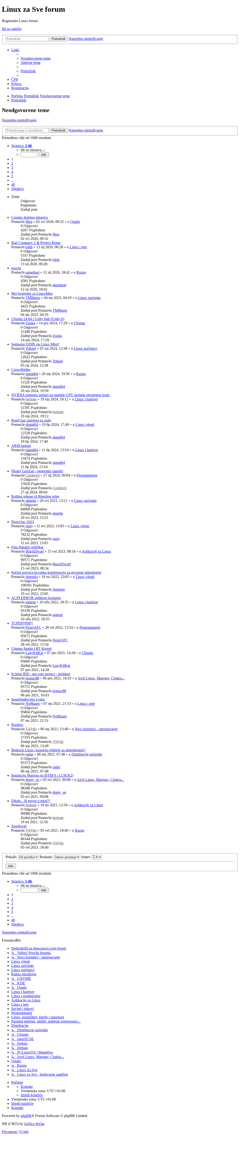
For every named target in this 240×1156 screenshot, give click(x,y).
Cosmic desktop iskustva (29, 217)
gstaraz (31, 602)
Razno (81, 272)
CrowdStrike (20, 370)
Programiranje (87, 475)
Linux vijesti (84, 425)
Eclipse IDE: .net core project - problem (40, 674)
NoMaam (33, 704)
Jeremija (32, 577)
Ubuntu (79, 323)
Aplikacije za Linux (96, 551)
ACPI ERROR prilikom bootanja (36, 598)
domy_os (32, 780)
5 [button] (12, 176)
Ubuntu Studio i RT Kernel (31, 649)
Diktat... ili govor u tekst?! (30, 801)
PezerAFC (33, 627)
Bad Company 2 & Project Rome (35, 243)
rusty (29, 526)
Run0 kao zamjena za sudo (31, 420)
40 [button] (13, 184)
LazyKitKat (34, 653)
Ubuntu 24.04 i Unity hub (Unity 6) (37, 319)
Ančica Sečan (34, 1124)
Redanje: (47, 857)
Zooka (30, 323)
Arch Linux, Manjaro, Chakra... (101, 678)
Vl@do (31, 729)
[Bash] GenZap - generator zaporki (37, 471)
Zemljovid (18, 826)
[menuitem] (36, 58)
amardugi (32, 272)
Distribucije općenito (86, 754)
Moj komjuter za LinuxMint (31, 293)
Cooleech (33, 475)
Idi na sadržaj (12, 29)
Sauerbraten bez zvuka (28, 699)
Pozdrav (17, 725)
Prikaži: (12, 857)
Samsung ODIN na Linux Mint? (35, 344)
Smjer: (86, 857)
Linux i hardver (86, 399)
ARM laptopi (21, 446)
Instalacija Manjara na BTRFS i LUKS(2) (42, 775)
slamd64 (32, 374)
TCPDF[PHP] (22, 623)
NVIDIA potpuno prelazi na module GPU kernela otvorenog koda (60, 395)
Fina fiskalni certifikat (27, 547)
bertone (31, 399)
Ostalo (75, 222)
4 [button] (12, 172)
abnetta (31, 501)
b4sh (29, 247)
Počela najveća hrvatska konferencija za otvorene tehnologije (56, 572)
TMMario (33, 298)
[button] (22, 146)
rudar (29, 754)
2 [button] (12, 163)
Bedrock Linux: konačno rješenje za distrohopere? (48, 750)
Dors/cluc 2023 (22, 522)
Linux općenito (89, 298)
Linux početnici (85, 348)
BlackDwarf (35, 551)
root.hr (16, 268)
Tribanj (31, 348)
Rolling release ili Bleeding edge (35, 496)
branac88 (32, 678)
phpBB (26, 1116)
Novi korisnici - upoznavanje (96, 729)
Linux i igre (78, 247)
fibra (29, 222)
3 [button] (12, 168)
